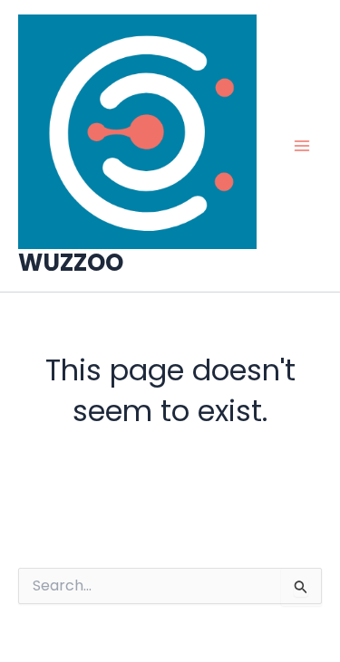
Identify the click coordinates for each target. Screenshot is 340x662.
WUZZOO (70, 262)
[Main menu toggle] (302, 146)
